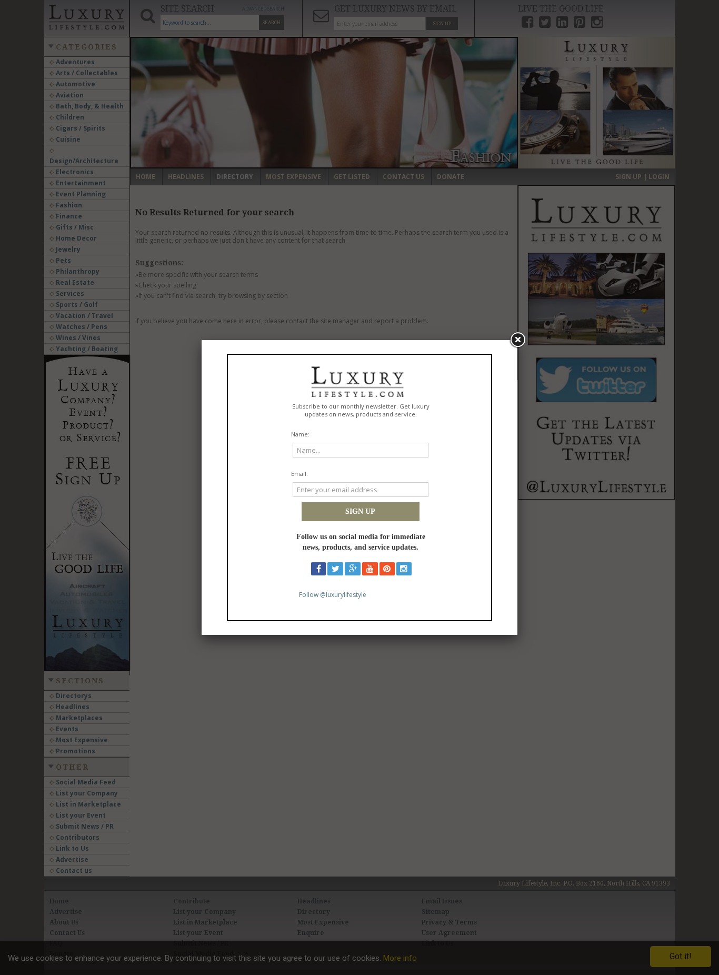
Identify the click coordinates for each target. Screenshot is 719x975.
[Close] (517, 340)
